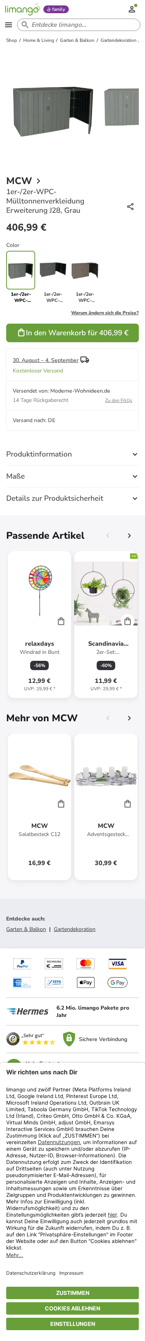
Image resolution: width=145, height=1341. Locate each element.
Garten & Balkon (26, 929)
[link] (52, 277)
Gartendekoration (75, 929)
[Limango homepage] (22, 9)
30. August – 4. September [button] (45, 360)
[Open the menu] (8, 25)
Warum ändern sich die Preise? (105, 313)
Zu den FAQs (118, 400)
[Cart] (61, 621)
